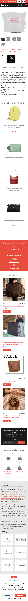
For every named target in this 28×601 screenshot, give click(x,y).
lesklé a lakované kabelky (11, 494)
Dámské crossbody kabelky (16, 67)
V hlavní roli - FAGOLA (9, 381)
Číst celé (6, 311)
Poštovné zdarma (14, 262)
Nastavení (7, 595)
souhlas (7, 589)
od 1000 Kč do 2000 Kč (8, 472)
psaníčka (21, 494)
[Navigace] (25, 5)
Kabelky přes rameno (6, 492)
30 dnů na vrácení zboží (14, 255)
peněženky (4, 496)
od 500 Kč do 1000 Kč (19, 461)
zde (20, 598)
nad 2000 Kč (19, 471)
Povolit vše (20, 595)
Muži (23, 1)
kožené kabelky (16, 492)
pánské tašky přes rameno (14, 496)
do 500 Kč (8, 461)
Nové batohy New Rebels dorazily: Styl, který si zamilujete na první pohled (13, 344)
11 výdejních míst (14, 249)
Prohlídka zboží (14, 268)
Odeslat (21, 442)
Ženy (19, 1)
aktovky (7, 499)
